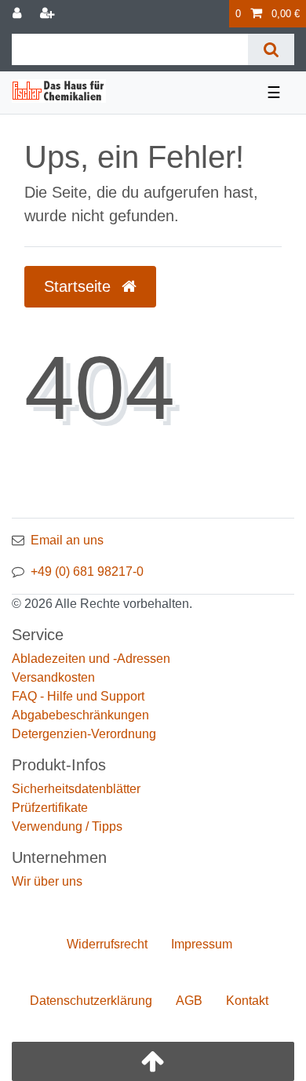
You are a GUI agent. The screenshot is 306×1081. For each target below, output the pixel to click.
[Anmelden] (18, 13)
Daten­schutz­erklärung (91, 1000)
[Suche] (271, 49)
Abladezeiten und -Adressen (91, 658)
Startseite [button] (79, 286)
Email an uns (67, 540)
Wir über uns (47, 881)
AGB (189, 1000)
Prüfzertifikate (50, 807)
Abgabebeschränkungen (80, 715)
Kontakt (247, 1000)
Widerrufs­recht (107, 944)
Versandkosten (53, 677)
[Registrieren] (49, 13)
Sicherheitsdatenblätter (76, 788)
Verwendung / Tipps (67, 826)
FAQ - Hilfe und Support (78, 696)
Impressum (201, 944)
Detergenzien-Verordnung (84, 734)
